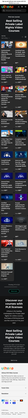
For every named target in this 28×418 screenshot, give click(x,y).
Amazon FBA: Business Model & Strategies (20, 96)
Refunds (14, 414)
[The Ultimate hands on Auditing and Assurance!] (21, 114)
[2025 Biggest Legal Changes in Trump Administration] (21, 220)
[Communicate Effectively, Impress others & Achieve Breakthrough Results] (7, 44)
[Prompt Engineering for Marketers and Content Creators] (21, 197)
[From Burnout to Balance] (21, 243)
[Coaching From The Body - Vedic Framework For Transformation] (21, 44)
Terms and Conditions (6, 414)
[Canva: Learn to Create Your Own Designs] (7, 69)
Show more (14, 291)
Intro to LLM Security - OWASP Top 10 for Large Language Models (20, 163)
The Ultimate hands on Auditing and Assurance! (21, 121)
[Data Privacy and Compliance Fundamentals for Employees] (21, 176)
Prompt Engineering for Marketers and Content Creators (20, 205)
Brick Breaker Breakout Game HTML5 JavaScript (20, 77)
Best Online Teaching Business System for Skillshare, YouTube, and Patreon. (7, 99)
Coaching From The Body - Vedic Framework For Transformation (20, 53)
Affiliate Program (5, 412)
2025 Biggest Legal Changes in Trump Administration (21, 228)
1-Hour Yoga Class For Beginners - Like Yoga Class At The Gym (6, 142)
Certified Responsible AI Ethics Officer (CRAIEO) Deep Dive (5, 206)
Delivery (19, 414)
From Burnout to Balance (20, 250)
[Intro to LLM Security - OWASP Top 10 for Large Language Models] (21, 154)
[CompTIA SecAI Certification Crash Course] (7, 154)
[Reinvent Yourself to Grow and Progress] (7, 266)
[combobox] (14, 10)
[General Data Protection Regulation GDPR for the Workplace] (7, 176)
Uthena (6, 410)
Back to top (14, 360)
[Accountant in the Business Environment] (7, 114)
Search (16, 412)
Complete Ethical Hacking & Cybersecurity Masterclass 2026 (20, 142)
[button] (22, 6)
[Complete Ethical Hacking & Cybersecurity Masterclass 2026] (21, 133)
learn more (16, 3)
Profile (11, 412)
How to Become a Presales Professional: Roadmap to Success (6, 229)
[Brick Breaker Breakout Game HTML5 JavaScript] (21, 69)
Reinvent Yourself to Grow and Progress (6, 274)
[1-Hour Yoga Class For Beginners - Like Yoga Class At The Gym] (7, 133)
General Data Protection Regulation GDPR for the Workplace (6, 184)
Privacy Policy (22, 412)
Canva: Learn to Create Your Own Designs (6, 77)
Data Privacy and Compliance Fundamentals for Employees (20, 184)
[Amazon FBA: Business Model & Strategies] (21, 89)
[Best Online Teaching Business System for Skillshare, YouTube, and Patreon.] (7, 89)
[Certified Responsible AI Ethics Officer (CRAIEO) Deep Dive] (7, 197)
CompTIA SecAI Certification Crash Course (5, 162)
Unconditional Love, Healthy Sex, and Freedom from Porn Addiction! (7, 252)
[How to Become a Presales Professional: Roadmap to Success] (7, 220)
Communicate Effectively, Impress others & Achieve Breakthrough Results (6, 55)
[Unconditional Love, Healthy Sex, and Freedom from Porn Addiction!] (7, 243)
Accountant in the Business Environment (7, 121)
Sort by (3, 36)
